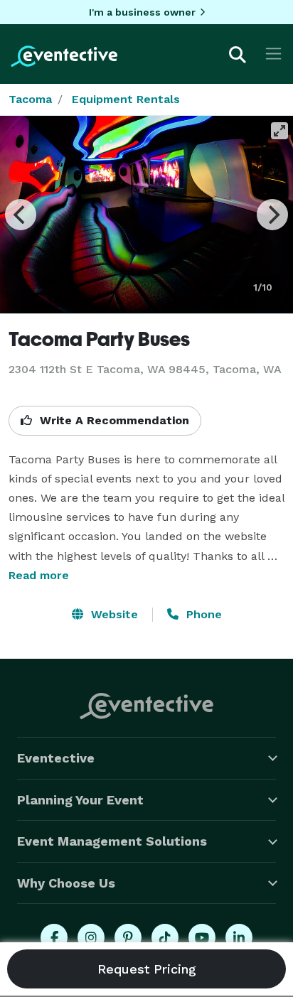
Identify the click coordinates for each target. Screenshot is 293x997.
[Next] (272, 214)
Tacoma (30, 99)
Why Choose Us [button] (66, 882)
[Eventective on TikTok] (165, 937)
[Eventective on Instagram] (91, 937)
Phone (202, 614)
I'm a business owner (142, 12)
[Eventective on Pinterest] (128, 937)
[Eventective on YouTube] (201, 937)
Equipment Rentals (126, 99)
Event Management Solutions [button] (112, 841)
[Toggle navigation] (273, 53)
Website (112, 614)
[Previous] (20, 214)
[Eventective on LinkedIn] (238, 937)
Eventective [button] (56, 757)
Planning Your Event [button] (80, 799)
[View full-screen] (279, 130)
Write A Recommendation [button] (112, 420)
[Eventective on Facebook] (54, 937)
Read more (39, 575)
